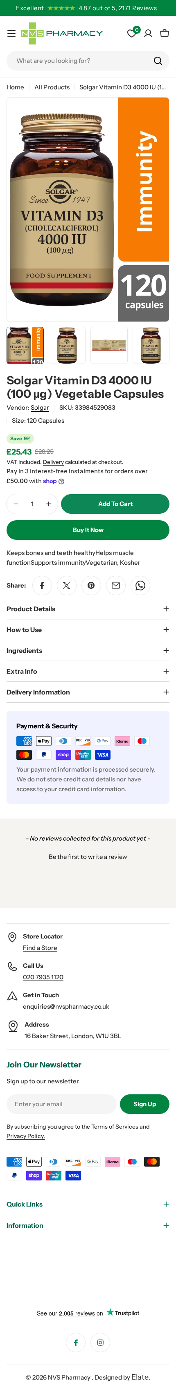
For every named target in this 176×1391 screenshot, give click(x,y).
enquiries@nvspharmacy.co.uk (66, 1006)
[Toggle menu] (11, 33)
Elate (140, 1377)
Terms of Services (114, 1126)
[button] (88, 855)
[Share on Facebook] (42, 585)
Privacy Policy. (26, 1136)
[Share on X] (67, 585)
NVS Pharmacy (70, 1377)
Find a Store (40, 948)
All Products (52, 87)
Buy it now (88, 530)
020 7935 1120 (43, 977)
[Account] (148, 33)
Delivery (53, 462)
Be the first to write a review (88, 857)
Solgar (40, 407)
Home (15, 87)
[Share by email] (116, 585)
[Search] (158, 61)
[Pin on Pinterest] (91, 585)
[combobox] (88, 61)
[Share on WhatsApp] (140, 585)
